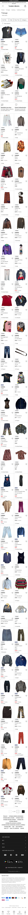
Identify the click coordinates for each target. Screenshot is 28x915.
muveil (22, 828)
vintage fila (20, 819)
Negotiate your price (6, 107)
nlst (13, 826)
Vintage (8, 10)
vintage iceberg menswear (16, 816)
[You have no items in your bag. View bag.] (25, 6)
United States (14, 907)
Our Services (6, 837)
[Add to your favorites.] (12, 42)
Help (3, 847)
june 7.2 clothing (14, 828)
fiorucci (5, 816)
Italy (25, 907)
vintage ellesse (13, 821)
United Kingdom (8, 907)
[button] (25, 6)
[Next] (17, 811)
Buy (3, 840)
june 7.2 (6, 828)
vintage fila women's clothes (13, 823)
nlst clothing (19, 826)
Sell (3, 843)
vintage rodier (19, 818)
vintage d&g (7, 826)
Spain (23, 907)
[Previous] (10, 811)
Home (2, 10)
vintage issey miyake (8, 818)
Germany (19, 907)
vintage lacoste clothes (9, 819)
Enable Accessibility (14, 0)
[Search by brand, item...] (2, 6)
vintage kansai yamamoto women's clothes (13, 825)
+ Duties (19, 134)
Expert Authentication (20, 107)
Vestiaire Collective (8, 850)
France (3, 907)
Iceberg (13, 10)
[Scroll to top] (23, 811)
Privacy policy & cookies (13, 871)
